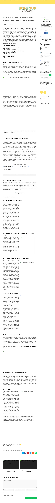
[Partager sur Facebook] (25, 453)
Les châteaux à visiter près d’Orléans (28, 470)
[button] (28, 206)
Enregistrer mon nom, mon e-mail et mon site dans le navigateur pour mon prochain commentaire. (18, 494)
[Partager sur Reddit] (33, 453)
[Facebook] (45, 33)
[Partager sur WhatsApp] (36, 453)
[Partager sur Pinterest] (28, 453)
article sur (18, 131)
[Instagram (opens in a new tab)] (48, 3)
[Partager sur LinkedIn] (30, 453)
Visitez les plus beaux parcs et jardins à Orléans (11, 470)
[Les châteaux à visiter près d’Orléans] (42, 63)
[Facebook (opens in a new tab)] (47, 3)
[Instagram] (47, 33)
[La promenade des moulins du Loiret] (42, 55)
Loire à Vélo (16, 324)
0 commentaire (46, 47)
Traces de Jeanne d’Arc (8, 229)
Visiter (5, 24)
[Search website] (51, 3)
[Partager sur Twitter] (23, 453)
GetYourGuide (11, 197)
